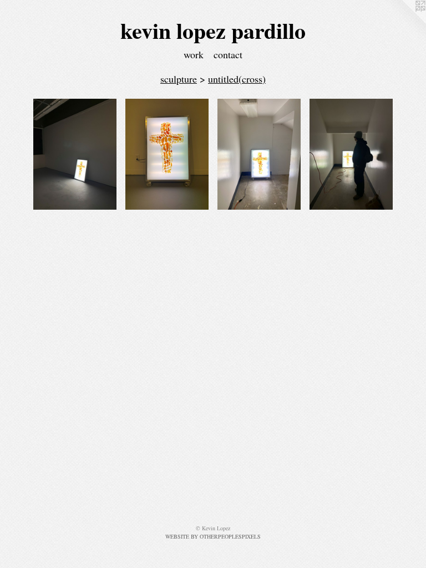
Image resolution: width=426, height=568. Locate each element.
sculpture (178, 78)
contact (228, 54)
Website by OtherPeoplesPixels (213, 536)
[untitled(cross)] (74, 154)
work (194, 54)
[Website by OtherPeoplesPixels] (404, 22)
